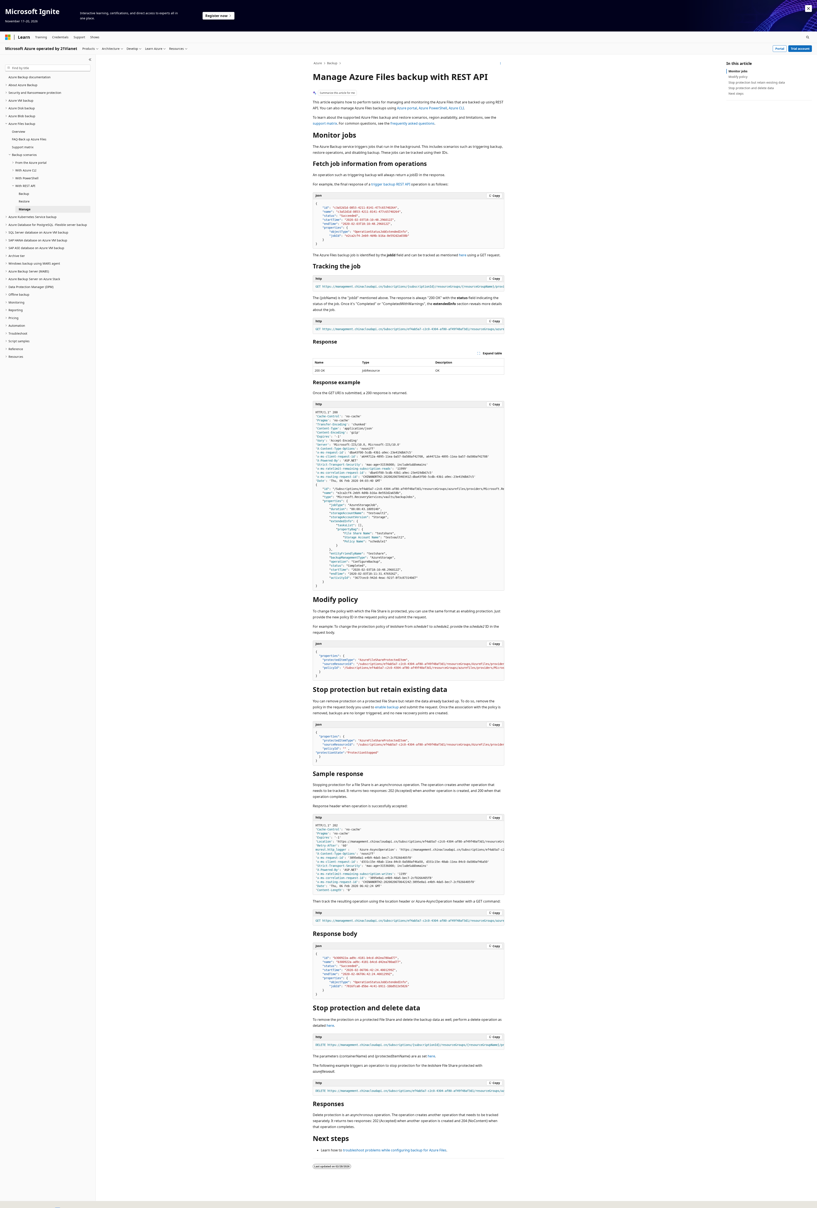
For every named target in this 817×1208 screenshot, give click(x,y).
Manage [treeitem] (24, 209)
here (462, 255)
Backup (332, 63)
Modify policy (737, 77)
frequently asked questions (412, 123)
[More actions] (500, 63)
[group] (408, 286)
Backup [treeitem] (24, 194)
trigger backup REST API (390, 184)
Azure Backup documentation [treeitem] (30, 77)
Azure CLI (456, 108)
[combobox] (47, 68)
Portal (779, 49)
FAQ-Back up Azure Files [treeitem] (29, 139)
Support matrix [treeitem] (22, 147)
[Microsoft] (8, 37)
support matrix (325, 123)
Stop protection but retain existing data (756, 82)
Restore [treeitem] (24, 201)
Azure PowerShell (433, 108)
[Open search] (807, 37)
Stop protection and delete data (751, 88)
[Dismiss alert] (808, 8)
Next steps (736, 93)
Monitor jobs (737, 71)
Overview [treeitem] (18, 132)
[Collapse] (90, 59)
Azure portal (407, 108)
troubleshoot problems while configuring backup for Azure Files (394, 1150)
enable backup (387, 707)
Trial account (800, 49)
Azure (318, 63)
